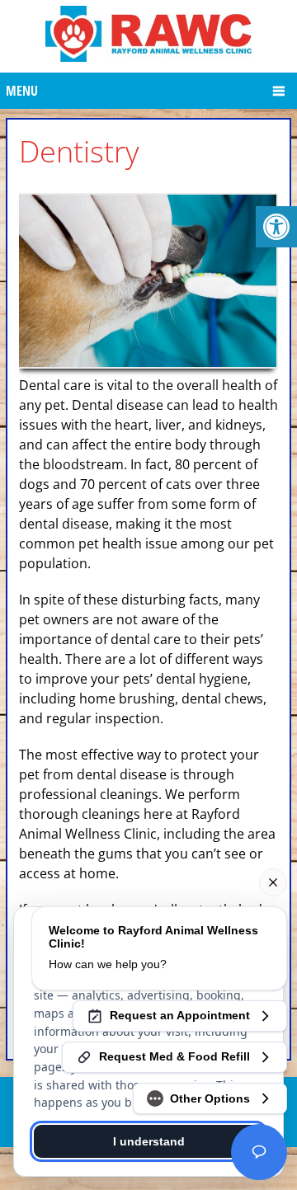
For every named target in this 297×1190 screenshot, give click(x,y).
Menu (22, 91)
